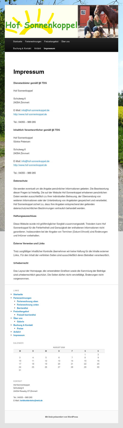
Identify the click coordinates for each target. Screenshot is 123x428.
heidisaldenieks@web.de (31, 400)
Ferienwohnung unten (28, 304)
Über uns (65, 41)
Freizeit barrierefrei (26, 314)
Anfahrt (37, 48)
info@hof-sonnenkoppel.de (35, 110)
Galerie (20, 321)
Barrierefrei (22, 307)
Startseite (17, 41)
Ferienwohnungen (33, 41)
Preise (20, 328)
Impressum (49, 48)
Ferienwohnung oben (27, 301)
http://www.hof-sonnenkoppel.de (30, 114)
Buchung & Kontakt (22, 48)
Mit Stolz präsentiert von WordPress (61, 416)
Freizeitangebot (51, 41)
